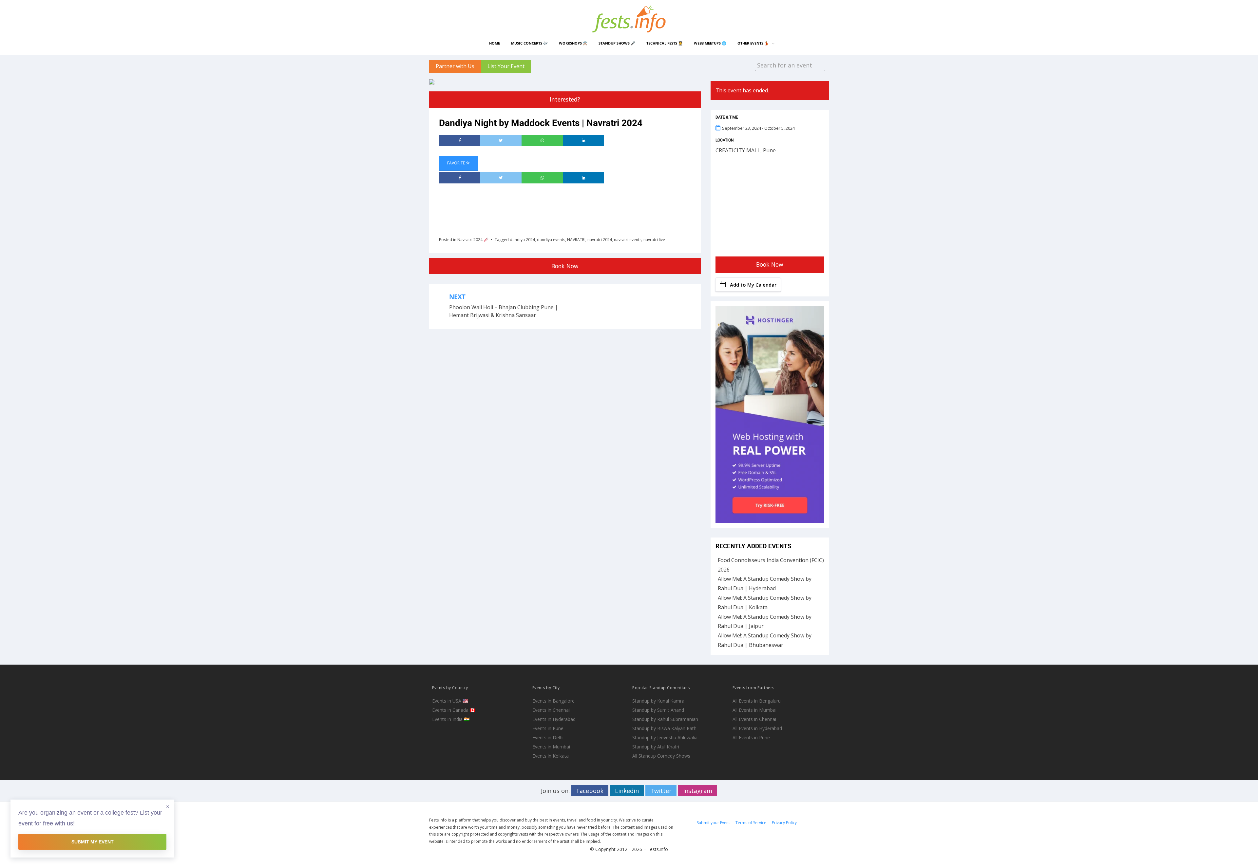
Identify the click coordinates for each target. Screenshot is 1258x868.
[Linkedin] (583, 140)
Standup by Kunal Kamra (658, 701)
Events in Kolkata (550, 756)
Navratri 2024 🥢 (472, 239)
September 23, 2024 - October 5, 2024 (758, 128)
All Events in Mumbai (754, 710)
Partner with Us (455, 66)
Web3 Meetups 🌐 (710, 43)
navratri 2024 (599, 239)
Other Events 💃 (753, 43)
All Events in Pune (751, 737)
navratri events (627, 239)
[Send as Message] (542, 140)
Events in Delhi (547, 737)
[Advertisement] (558, 208)
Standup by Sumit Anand (658, 710)
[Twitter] (501, 140)
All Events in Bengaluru (757, 701)
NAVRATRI (576, 239)
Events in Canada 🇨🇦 (453, 710)
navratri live (654, 239)
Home (494, 43)
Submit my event (92, 841)
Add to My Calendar (753, 284)
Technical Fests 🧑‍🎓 (664, 43)
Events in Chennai (551, 710)
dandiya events (551, 239)
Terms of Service (750, 822)
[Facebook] (459, 140)
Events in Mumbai (551, 747)
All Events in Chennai (754, 719)
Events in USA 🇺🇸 (450, 701)
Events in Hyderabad (554, 719)
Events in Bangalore (553, 701)
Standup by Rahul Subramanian (665, 719)
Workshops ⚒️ (573, 43)
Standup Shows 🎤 (617, 43)
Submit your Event (713, 822)
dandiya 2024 (522, 239)
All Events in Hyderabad (757, 728)
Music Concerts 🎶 (529, 43)
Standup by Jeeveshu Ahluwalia (664, 737)
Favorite (456, 163)
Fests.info (657, 849)
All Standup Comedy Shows (661, 756)
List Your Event (505, 66)
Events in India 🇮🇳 (450, 719)
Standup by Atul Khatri (655, 747)
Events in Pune (547, 728)
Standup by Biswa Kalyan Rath (664, 728)
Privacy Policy (784, 822)
